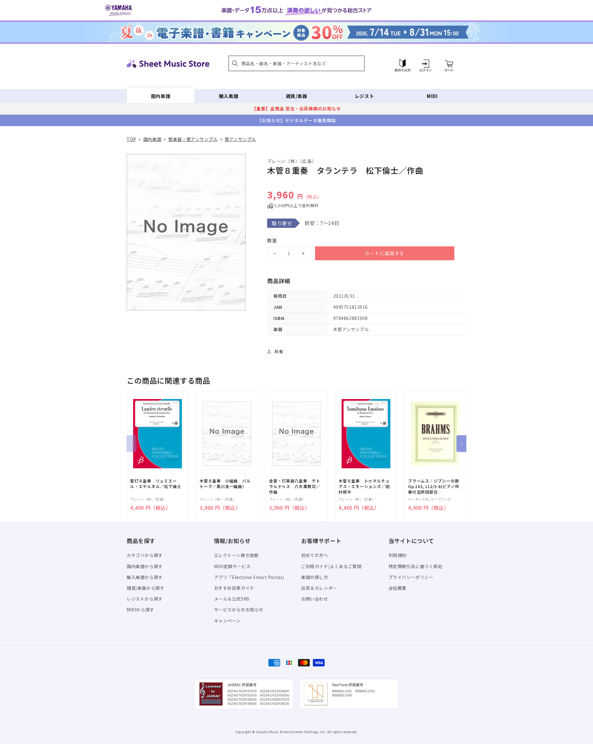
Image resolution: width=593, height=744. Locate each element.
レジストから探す (145, 599)
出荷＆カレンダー (319, 588)
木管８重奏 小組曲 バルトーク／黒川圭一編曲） (225, 483)
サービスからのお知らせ (239, 609)
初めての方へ (314, 555)
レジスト (364, 96)
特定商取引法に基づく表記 (416, 566)
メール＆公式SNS (232, 599)
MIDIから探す (140, 609)
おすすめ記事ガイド (234, 588)
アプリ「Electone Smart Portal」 (250, 577)
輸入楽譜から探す (145, 577)
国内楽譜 (160, 96)
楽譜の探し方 (314, 577)
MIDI (432, 96)
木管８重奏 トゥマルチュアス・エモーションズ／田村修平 (364, 486)
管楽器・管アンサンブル (193, 139)
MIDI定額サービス (232, 566)
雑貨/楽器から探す (145, 588)
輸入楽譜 (228, 96)
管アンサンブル (240, 139)
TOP (131, 139)
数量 (272, 240)
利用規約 (397, 555)
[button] (296, 63)
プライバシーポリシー (411, 577)
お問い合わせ (314, 599)
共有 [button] (278, 351)
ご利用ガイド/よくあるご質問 (331, 566)
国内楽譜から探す (145, 566)
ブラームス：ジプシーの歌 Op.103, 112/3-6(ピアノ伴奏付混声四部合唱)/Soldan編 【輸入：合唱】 (433, 486)
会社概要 (397, 588)
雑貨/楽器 (296, 96)
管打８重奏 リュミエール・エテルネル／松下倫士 (155, 483)
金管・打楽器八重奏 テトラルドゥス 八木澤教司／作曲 (294, 486)
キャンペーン (227, 621)
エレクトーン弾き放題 (236, 555)
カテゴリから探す (145, 555)
